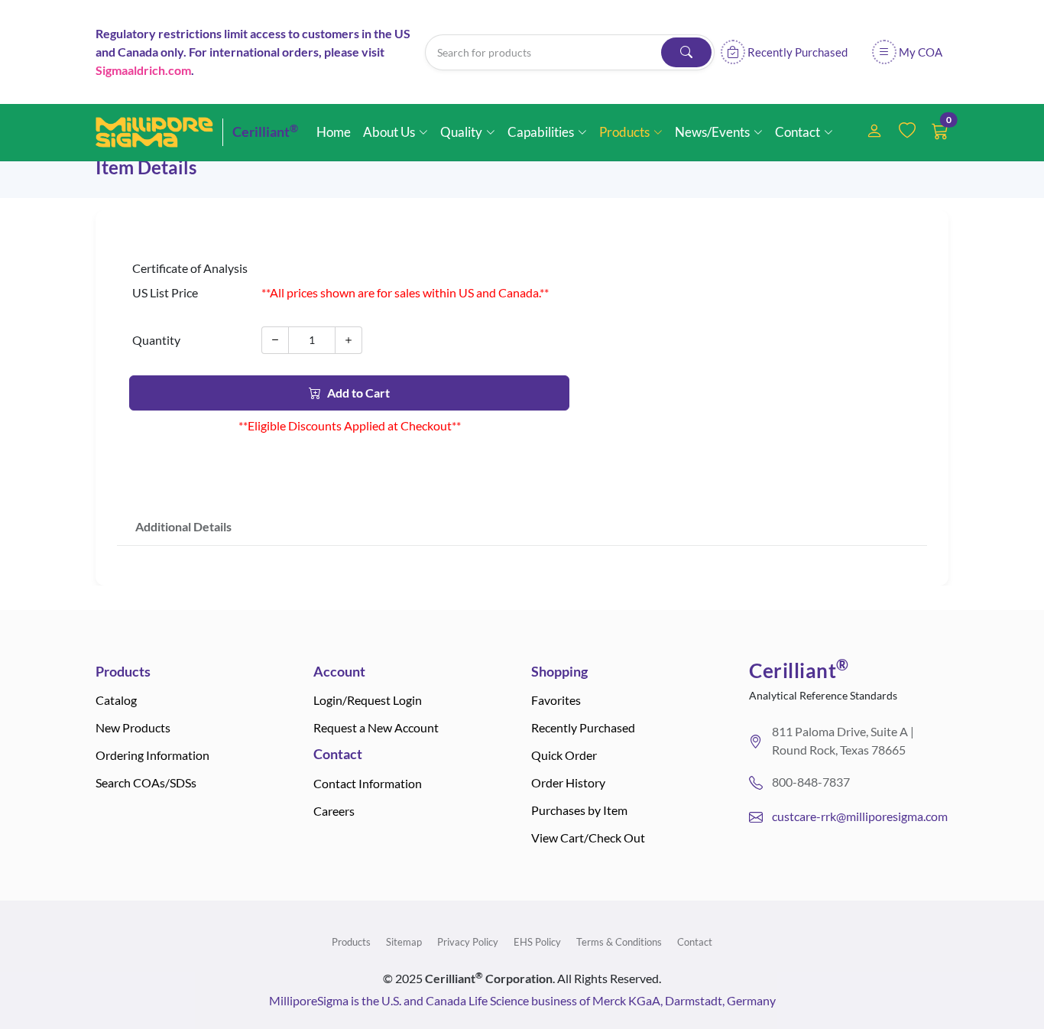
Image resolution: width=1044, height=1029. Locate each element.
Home (333, 132)
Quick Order (564, 755)
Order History (568, 782)
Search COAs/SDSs (146, 782)
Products (351, 942)
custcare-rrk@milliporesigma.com (860, 816)
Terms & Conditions (619, 942)
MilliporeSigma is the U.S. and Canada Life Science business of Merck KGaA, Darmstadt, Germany (522, 1000)
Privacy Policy (467, 942)
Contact (694, 942)
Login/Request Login (367, 700)
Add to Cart (358, 392)
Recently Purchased (583, 727)
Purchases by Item (579, 810)
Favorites (556, 700)
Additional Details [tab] (183, 526)
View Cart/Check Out (588, 837)
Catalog (116, 700)
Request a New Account (376, 727)
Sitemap (404, 942)
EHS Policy (537, 942)
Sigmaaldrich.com (143, 70)
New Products (133, 727)
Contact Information (367, 783)
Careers (334, 810)
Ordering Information (152, 755)
